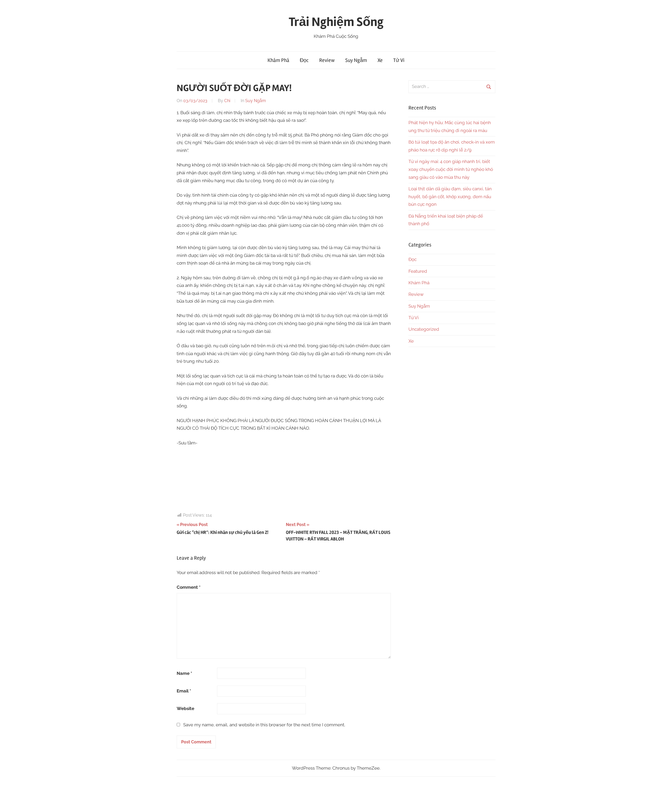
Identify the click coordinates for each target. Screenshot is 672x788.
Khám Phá (278, 60)
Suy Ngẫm (356, 60)
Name (184, 673)
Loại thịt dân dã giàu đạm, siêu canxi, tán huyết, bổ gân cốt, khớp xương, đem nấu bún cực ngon (450, 196)
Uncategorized (423, 329)
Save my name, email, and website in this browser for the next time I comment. (264, 724)
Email (184, 691)
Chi (227, 100)
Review (327, 60)
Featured (417, 271)
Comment (189, 587)
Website (185, 708)
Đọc (304, 60)
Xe (380, 60)
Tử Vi (399, 60)
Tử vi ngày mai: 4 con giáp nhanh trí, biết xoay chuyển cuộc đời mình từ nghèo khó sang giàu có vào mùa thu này (450, 169)
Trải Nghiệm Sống (336, 22)
